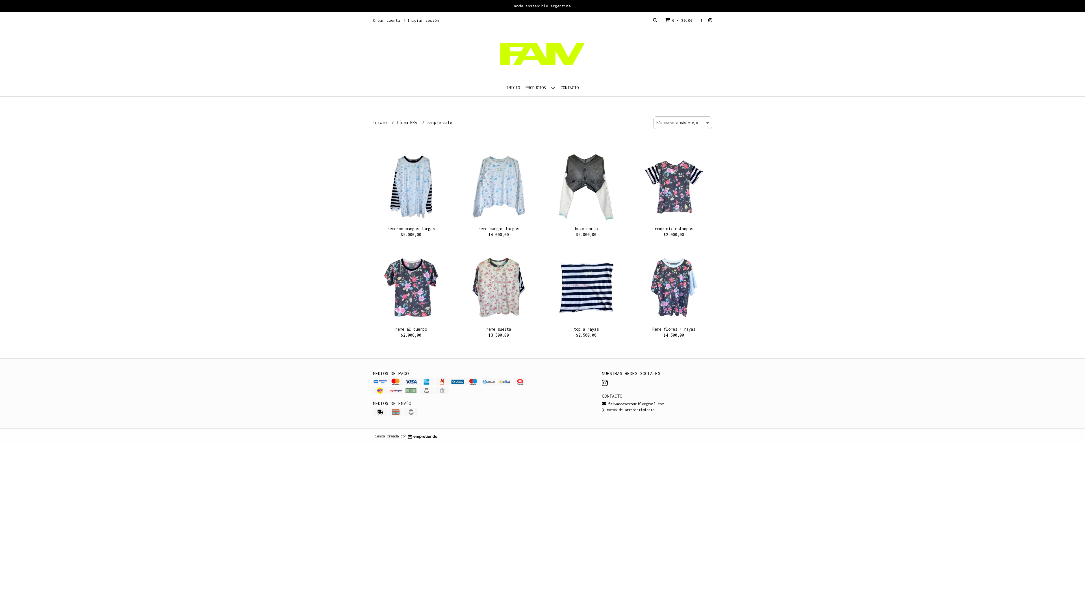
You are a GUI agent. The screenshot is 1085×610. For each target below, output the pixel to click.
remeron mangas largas (411, 228)
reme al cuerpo (411, 329)
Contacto (570, 87)
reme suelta (498, 329)
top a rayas (586, 329)
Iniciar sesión (423, 20)
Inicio (513, 87)
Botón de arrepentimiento (629, 410)
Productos (537, 87)
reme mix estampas (674, 228)
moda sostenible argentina (542, 6)
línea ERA (408, 122)
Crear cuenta (386, 20)
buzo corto (586, 228)
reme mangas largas (498, 228)
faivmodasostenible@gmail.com (635, 404)
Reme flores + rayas (673, 329)
